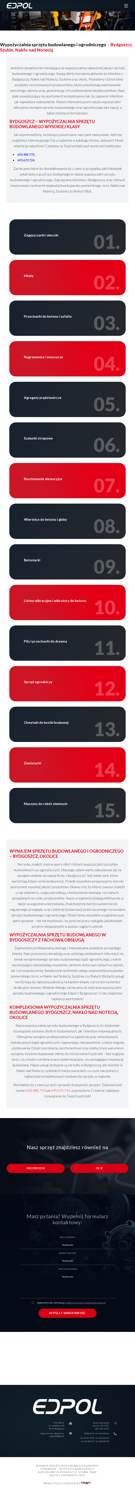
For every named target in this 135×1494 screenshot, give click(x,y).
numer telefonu (67, 1253)
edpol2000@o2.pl (56, 1436)
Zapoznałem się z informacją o (71, 1303)
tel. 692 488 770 (87, 1441)
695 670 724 (25, 160)
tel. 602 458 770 (102, 1441)
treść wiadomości (67, 1269)
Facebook (36, 1168)
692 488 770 (25, 154)
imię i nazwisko (67, 1237)
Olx (99, 1168)
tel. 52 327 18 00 (87, 1438)
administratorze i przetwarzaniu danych (86, 1303)
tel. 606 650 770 (102, 1438)
